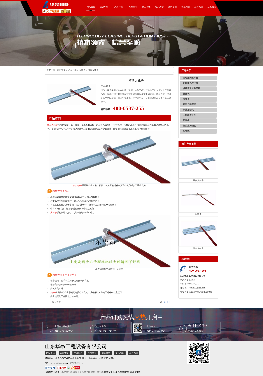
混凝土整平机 (97, 372)
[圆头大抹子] (198, 231)
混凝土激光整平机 (81, 372)
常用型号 (133, 7)
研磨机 (186, 120)
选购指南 (172, 7)
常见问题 (185, 7)
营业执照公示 (76, 363)
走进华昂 (64, 353)
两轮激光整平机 (190, 78)
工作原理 (198, 7)
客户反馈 (159, 7)
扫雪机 (186, 131)
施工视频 (146, 7)
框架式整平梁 (189, 104)
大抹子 (82, 70)
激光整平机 (67, 372)
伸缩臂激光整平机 (191, 88)
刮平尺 (167, 302)
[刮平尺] (198, 197)
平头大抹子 (198, 180)
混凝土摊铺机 (189, 126)
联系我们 (211, 7)
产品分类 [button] (118, 7)
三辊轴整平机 (189, 115)
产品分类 (72, 70)
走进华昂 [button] (104, 7)
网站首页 (91, 7)
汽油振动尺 (188, 110)
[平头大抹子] (198, 163)
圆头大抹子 (198, 248)
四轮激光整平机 (190, 83)
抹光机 (186, 94)
